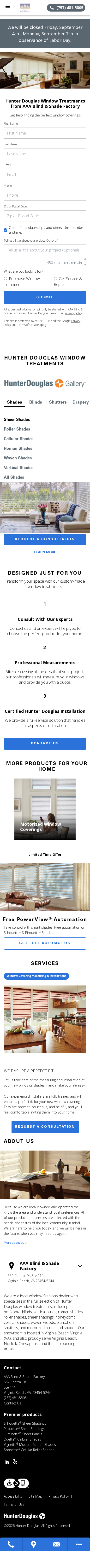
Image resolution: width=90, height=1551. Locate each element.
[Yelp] (15, 1461)
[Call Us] (11, 1544)
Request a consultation (45, 1127)
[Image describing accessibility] (16, 1483)
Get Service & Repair (68, 281)
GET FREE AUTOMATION (45, 943)
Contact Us (45, 743)
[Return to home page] (29, 8)
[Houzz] (7, 1461)
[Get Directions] (34, 1544)
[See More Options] (79, 1544)
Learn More (45, 552)
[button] (8, 8)
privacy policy (73, 313)
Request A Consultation (45, 539)
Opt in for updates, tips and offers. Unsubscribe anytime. (46, 230)
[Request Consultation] (56, 1544)
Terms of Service (28, 325)
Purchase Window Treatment (22, 281)
